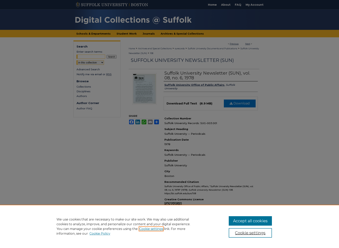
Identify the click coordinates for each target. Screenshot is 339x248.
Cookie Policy (99, 233)
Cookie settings (151, 229)
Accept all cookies (250, 221)
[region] (169, 226)
